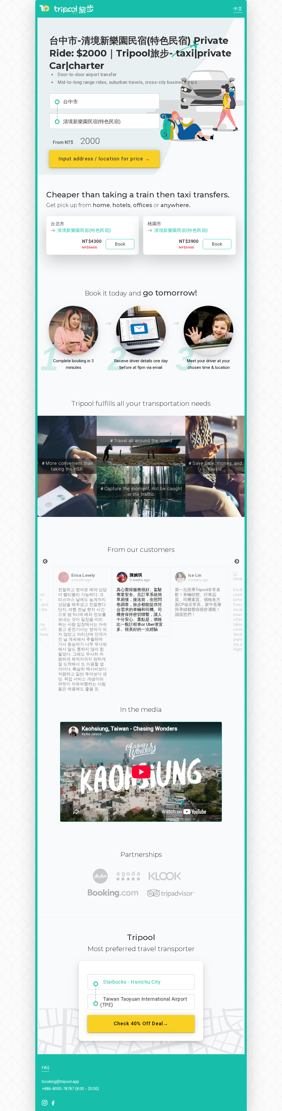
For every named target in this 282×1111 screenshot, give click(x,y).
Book (120, 244)
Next (237, 561)
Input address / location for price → (104, 159)
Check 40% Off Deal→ (141, 1023)
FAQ (45, 1067)
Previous (45, 561)
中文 (238, 8)
